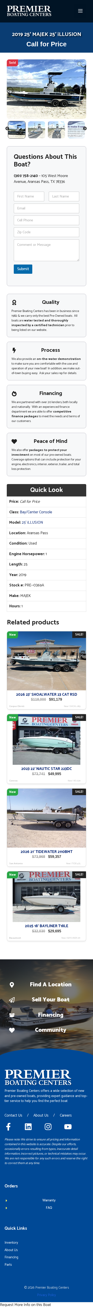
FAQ (49, 1208)
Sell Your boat (51, 1000)
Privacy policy (46, 1295)
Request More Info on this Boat (25, 1305)
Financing (50, 1015)
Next (85, 129)
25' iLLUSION (32, 522)
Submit (23, 269)
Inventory (11, 1242)
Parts (8, 1265)
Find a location (51, 984)
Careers (66, 1116)
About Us (41, 1116)
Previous (7, 129)
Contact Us (13, 1116)
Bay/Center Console (36, 512)
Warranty (49, 1200)
